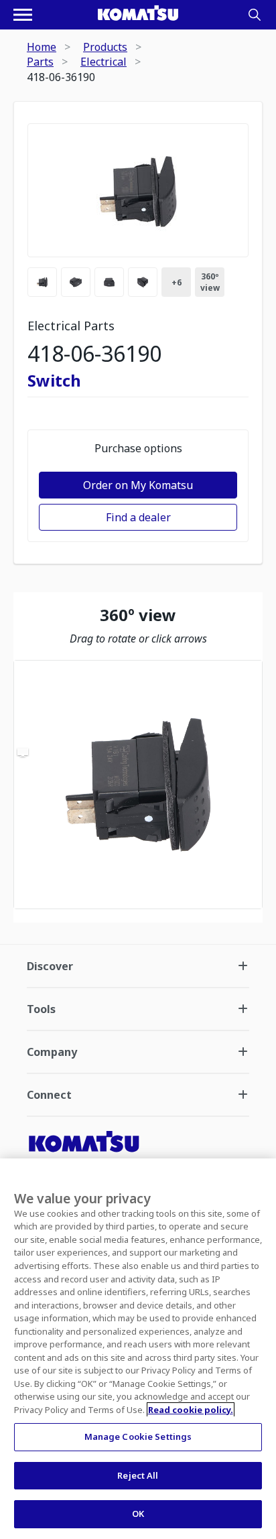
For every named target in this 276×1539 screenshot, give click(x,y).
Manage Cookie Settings (138, 1436)
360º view (210, 282)
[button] (138, 785)
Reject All (137, 1475)
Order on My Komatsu (138, 485)
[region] (138, 785)
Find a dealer (138, 517)
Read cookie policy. (190, 1410)
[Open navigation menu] (22, 14)
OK (138, 1514)
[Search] (255, 15)
